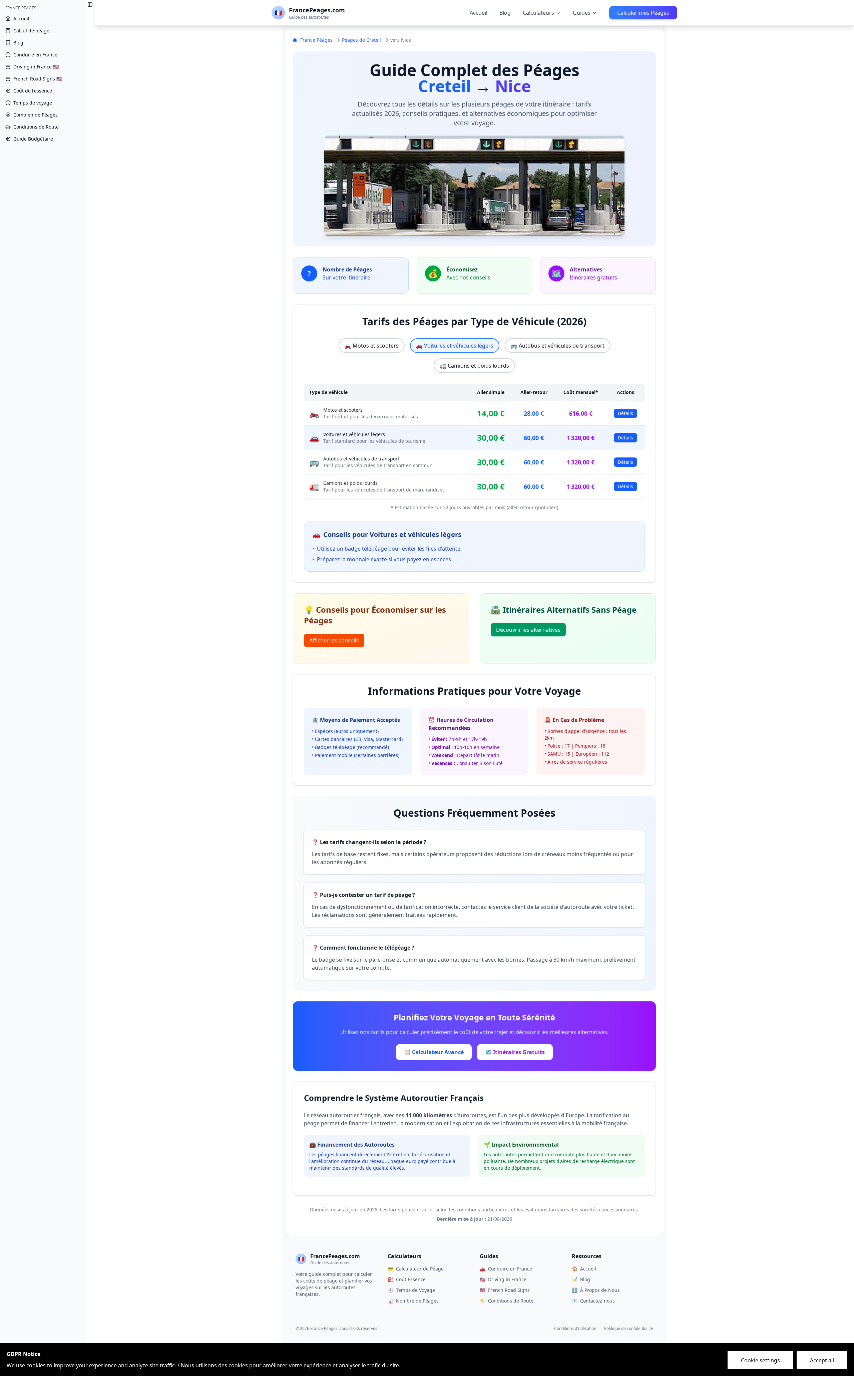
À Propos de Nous (596, 1290)
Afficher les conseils (334, 640)
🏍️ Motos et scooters (372, 345)
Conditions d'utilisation (575, 1328)
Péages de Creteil (361, 40)
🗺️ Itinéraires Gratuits (515, 1052)
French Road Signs (505, 1290)
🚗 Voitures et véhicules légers (454, 345)
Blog (505, 12)
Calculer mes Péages (643, 12)
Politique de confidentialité (628, 1328)
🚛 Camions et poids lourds (474, 365)
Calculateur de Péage (416, 1268)
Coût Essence (407, 1279)
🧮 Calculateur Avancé (434, 1052)
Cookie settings (760, 1360)
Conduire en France (506, 1268)
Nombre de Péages (413, 1301)
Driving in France (503, 1279)
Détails (625, 413)
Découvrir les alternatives (528, 629)
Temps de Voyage (411, 1290)
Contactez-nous (593, 1301)
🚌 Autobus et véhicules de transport (557, 345)
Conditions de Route (506, 1301)
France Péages (316, 40)
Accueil (478, 12)
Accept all (822, 1360)
